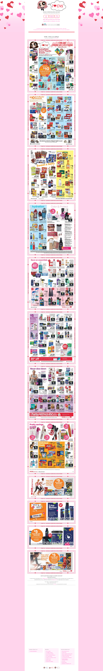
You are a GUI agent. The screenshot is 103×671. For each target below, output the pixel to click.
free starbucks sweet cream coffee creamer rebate (44, 28)
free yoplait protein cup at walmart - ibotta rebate (41, 29)
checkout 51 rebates (49, 661)
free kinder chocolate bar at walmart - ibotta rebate (59, 28)
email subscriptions (33, 651)
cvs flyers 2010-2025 (65, 656)
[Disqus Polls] (51, 601)
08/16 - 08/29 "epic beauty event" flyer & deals (51, 19)
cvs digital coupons (49, 652)
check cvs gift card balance (50, 655)
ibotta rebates (48, 660)
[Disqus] (51, 628)
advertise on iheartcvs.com (66, 663)
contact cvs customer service (51, 657)
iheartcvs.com (45, 578)
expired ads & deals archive (66, 655)
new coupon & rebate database (65, 29)
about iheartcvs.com (65, 651)
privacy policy (64, 662)
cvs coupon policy (49, 656)
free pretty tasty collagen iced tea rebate (54, 29)
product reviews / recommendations (65, 659)
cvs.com (54, 584)
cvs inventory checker (49, 653)
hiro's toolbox (48, 651)
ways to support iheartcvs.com (67, 653)
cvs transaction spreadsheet (67, 657)
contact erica (64, 652)
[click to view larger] (51, 66)
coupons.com (48, 658)
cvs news (63, 661)
